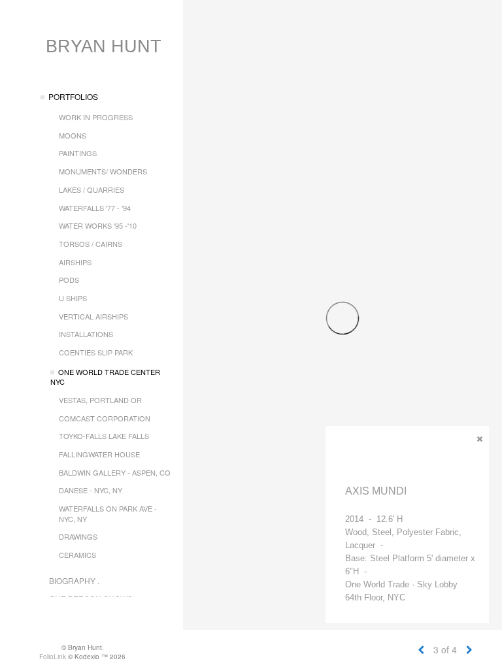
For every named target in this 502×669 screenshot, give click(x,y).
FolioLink (52, 656)
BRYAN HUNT (103, 46)
